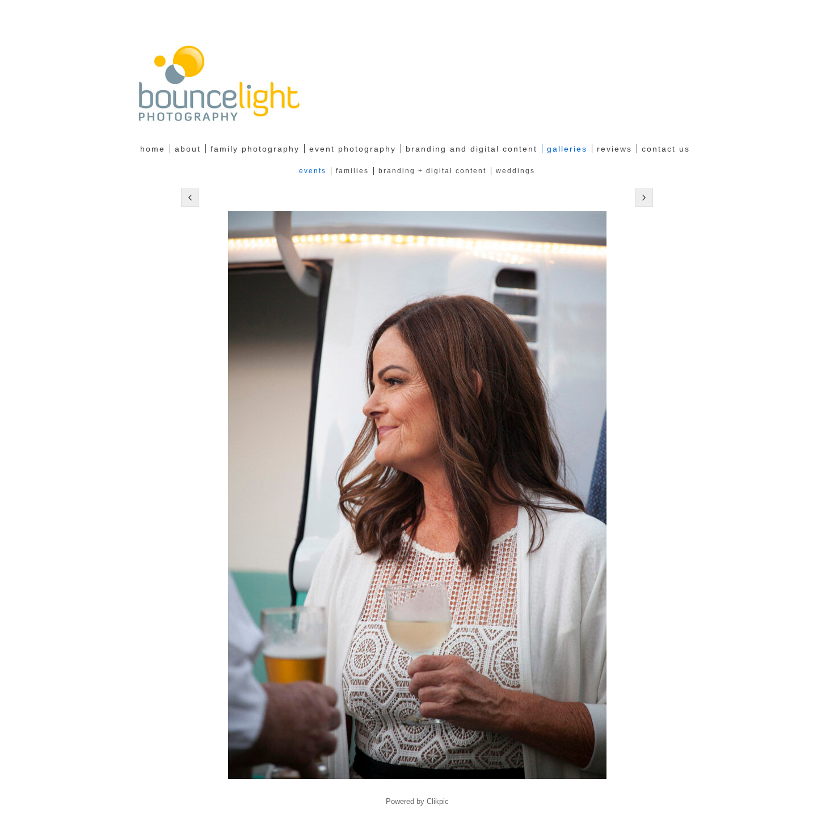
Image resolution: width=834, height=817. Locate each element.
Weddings (515, 171)
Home (152, 148)
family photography (255, 148)
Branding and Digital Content (471, 148)
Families (352, 171)
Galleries (567, 148)
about (188, 148)
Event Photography (352, 148)
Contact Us (666, 148)
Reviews (614, 148)
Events (312, 171)
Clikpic (438, 801)
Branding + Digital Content (432, 171)
